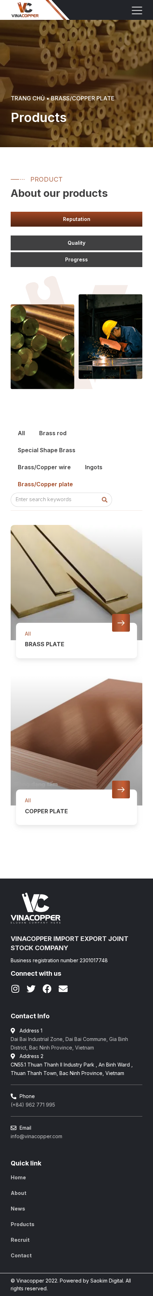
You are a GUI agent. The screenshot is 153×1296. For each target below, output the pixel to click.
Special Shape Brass (46, 450)
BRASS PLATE (44, 644)
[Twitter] (31, 988)
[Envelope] (63, 988)
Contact (21, 1255)
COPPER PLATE (46, 811)
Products (23, 1224)
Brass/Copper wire (44, 467)
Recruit (20, 1240)
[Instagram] (15, 988)
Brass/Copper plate (45, 484)
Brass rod (53, 433)
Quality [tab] (76, 243)
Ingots (93, 467)
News (18, 1209)
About (18, 1193)
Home (18, 1177)
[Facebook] (47, 988)
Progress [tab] (76, 259)
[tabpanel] (80, 232)
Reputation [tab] (76, 219)
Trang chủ (28, 98)
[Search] (104, 499)
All (21, 433)
